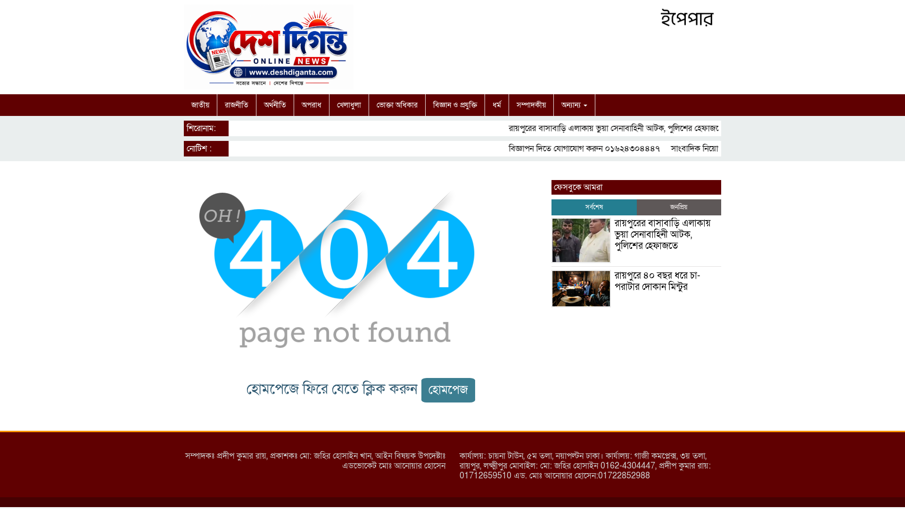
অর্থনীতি (275, 105)
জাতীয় (200, 105)
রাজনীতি (236, 105)
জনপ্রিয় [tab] (678, 207)
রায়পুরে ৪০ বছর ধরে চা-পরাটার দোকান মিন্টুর (657, 281)
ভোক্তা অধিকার (397, 105)
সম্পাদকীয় (531, 105)
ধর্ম (497, 105)
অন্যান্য (572, 105)
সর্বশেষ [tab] (594, 207)
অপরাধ (311, 105)
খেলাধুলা (349, 105)
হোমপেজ (448, 390)
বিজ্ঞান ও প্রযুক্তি (455, 105)
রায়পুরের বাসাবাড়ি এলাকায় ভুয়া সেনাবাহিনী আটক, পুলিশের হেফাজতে (609, 128)
